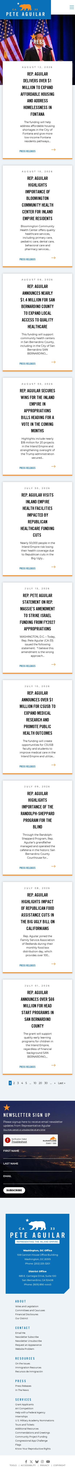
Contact (22, 1328)
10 (35, 1083)
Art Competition (24, 1408)
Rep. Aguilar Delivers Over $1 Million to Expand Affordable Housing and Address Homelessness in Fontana (37, 94)
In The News (22, 1390)
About (20, 1301)
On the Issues (22, 1363)
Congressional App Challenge (31, 1440)
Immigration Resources (28, 1367)
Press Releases (23, 1385)
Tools (13, 1465)
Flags (18, 1444)
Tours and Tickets (24, 1424)
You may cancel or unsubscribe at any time (24, 1129)
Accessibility (28, 1465)
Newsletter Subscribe (27, 1336)
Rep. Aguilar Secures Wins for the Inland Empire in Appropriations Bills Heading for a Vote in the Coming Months (37, 411)
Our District (21, 1318)
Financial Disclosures (26, 1314)
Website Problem (24, 1348)
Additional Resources (27, 1428)
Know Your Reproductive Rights (33, 1448)
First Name (11, 1150)
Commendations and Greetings (32, 1432)
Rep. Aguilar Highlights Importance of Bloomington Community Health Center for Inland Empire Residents (37, 198)
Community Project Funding (31, 1436)
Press (21, 1381)
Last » (61, 1083)
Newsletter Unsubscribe (28, 1340)
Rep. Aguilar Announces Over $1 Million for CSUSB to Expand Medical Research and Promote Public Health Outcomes (38, 713)
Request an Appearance (28, 1344)
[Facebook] (26, 1462)
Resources (25, 1358)
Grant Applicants (24, 1404)
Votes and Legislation (26, 1306)
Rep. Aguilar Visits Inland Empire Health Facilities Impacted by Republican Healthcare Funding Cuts (37, 515)
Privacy (44, 1465)
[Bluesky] (37, 1461)
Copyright (59, 1465)
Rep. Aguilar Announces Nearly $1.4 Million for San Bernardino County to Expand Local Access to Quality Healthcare (37, 306)
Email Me (20, 1332)
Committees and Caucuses (30, 1310)
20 (40, 1083)
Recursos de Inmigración (29, 1371)
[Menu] (72, 7)
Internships (21, 1416)
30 (46, 1083)
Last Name (10, 1163)
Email (7, 1176)
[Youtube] (48, 1462)
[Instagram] (42, 1462)
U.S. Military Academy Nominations (34, 1420)
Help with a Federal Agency (30, 1412)
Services (23, 1399)
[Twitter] (31, 1461)
